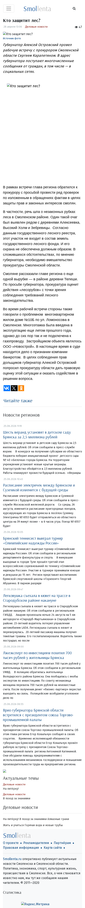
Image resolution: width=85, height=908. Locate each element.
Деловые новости (36, 26)
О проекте (11, 843)
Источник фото (12, 38)
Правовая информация (21, 848)
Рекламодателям (36, 843)
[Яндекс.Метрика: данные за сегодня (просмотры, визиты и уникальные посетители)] (35, 904)
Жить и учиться (13, 825)
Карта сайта (53, 848)
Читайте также (17, 400)
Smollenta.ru (12, 859)
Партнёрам (62, 843)
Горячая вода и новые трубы (44, 825)
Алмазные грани (58, 819)
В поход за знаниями (16, 798)
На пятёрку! (11, 788)
